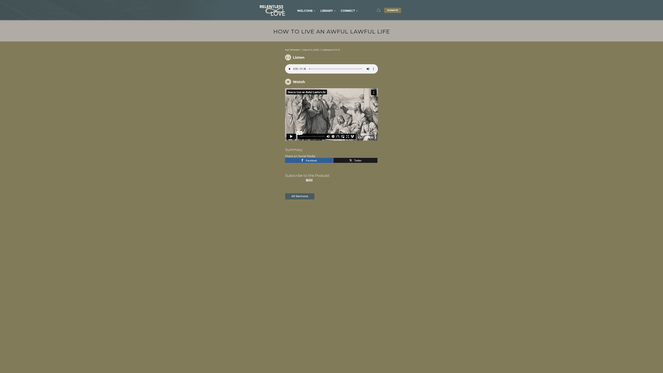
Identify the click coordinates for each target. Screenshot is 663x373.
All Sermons (299, 196)
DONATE (392, 10)
